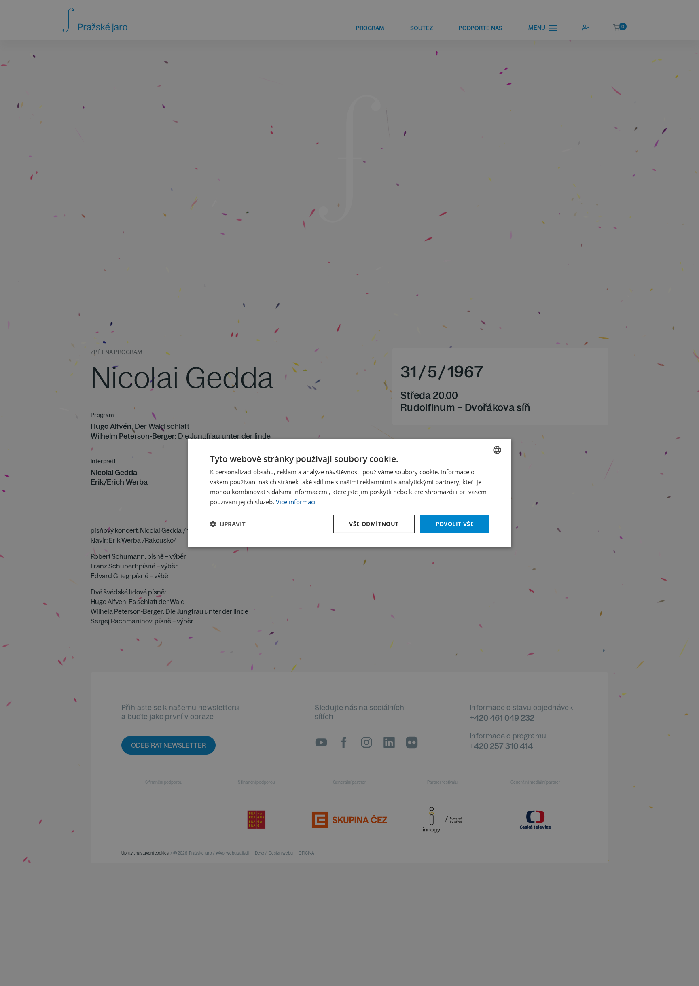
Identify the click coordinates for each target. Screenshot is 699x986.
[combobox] (497, 449)
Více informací (296, 502)
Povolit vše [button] (455, 524)
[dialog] (349, 493)
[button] (228, 524)
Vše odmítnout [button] (373, 524)
